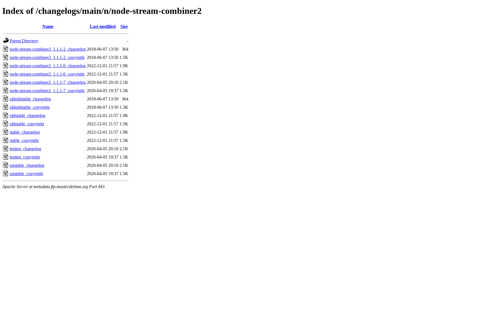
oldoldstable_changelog (30, 99)
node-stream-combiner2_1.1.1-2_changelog (48, 49)
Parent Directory (24, 40)
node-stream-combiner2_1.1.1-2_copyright (47, 57)
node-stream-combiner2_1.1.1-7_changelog (48, 82)
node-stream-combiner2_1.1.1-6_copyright (47, 74)
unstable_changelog (27, 165)
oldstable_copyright (27, 123)
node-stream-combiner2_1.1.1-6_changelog (48, 65)
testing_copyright (25, 157)
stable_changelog (25, 132)
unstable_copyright (26, 173)
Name (47, 26)
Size (124, 26)
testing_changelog (25, 148)
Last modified (103, 26)
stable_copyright (24, 140)
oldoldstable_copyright (30, 107)
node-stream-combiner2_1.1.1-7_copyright (47, 90)
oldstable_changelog (27, 115)
